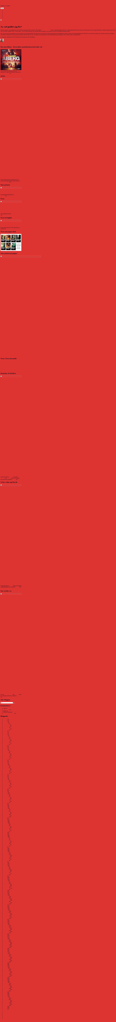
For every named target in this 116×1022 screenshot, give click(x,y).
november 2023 (6, 755)
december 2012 (6, 913)
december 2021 (6, 783)
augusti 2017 (6, 845)
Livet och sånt (28, 41)
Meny (2, 8)
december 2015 (6, 870)
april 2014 (5, 894)
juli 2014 (5, 890)
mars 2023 (5, 765)
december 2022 (6, 768)
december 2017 (6, 841)
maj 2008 (5, 980)
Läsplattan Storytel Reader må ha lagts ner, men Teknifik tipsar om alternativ (23, 708)
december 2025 (6, 725)
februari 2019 (6, 824)
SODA (4, 13)
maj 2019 (5, 820)
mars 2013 (5, 910)
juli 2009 (5, 963)
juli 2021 (5, 789)
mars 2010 (5, 953)
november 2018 (6, 827)
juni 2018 (5, 833)
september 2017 (6, 844)
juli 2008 (5, 977)
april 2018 (5, 836)
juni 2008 (5, 978)
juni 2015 (5, 877)
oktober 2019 (6, 814)
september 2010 (6, 946)
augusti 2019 (6, 816)
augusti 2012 (6, 918)
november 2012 (6, 914)
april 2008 (5, 981)
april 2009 (5, 966)
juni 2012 (5, 920)
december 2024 (6, 739)
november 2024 (6, 740)
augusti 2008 (6, 976)
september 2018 (6, 830)
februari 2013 (6, 911)
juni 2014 (5, 891)
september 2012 (6, 917)
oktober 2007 (6, 988)
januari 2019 (6, 825)
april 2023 (5, 763)
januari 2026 (6, 723)
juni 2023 (5, 761)
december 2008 (6, 971)
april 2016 (5, 865)
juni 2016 (5, 862)
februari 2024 (6, 751)
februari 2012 (6, 925)
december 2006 (6, 1000)
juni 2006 (5, 1007)
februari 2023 (6, 766)
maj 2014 (5, 893)
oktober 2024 (6, 742)
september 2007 (6, 989)
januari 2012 (6, 926)
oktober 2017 (6, 843)
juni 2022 (5, 775)
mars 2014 (5, 895)
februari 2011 (6, 940)
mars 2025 (5, 736)
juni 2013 (5, 906)
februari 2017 (6, 853)
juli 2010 (5, 948)
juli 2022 (5, 774)
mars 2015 (5, 881)
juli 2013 (5, 905)
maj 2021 (5, 791)
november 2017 (6, 842)
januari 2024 (6, 752)
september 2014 (6, 888)
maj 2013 (5, 907)
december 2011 (6, 928)
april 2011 (5, 937)
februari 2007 (6, 998)
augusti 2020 (6, 802)
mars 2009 (5, 968)
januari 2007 (6, 999)
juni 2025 (5, 732)
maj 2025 (5, 733)
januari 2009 (6, 970)
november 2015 (6, 871)
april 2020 (5, 807)
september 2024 (6, 743)
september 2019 (6, 815)
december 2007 (6, 986)
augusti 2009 (6, 961)
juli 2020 (5, 803)
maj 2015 (5, 878)
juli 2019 (5, 818)
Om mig (5, 16)
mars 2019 (5, 823)
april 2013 (5, 908)
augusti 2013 (6, 903)
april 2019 (5, 821)
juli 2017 (5, 847)
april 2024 (5, 749)
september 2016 (6, 859)
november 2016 (6, 856)
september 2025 (6, 728)
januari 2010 (6, 955)
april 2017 (5, 850)
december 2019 (6, 812)
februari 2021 (6, 795)
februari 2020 (6, 809)
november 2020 (6, 798)
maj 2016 (5, 864)
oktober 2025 (6, 727)
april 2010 (5, 952)
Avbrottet (5, 14)
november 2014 (6, 885)
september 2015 (6, 873)
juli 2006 (5, 1006)
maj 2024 (5, 748)
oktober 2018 (6, 829)
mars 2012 (5, 924)
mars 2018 (5, 837)
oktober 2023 (6, 756)
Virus (4, 10)
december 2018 (6, 826)
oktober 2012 (6, 916)
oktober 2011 (6, 930)
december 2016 (6, 855)
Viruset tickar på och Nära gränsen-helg (19, 709)
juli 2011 (5, 934)
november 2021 (6, 784)
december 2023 (6, 754)
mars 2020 (5, 808)
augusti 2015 (6, 874)
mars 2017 (5, 852)
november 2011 (6, 929)
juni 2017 (5, 848)
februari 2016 (6, 867)
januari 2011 (5, 941)
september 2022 (6, 772)
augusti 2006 (6, 1005)
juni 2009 (5, 964)
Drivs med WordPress (11, 1020)
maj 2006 (5, 1009)
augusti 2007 (6, 990)
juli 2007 (5, 992)
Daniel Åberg (3, 3)
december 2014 (6, 884)
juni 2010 (5, 949)
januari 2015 (6, 883)
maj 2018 (5, 835)
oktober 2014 (6, 887)
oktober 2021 (6, 785)
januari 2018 (6, 839)
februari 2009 (6, 969)
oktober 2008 (6, 974)
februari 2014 (6, 896)
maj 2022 (5, 777)
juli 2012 (5, 919)
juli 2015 (5, 876)
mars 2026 (5, 722)
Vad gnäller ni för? (46, 30)
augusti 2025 (6, 729)
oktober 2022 (6, 771)
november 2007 (6, 987)
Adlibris (14, 479)
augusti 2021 (6, 787)
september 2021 (6, 786)
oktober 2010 (6, 945)
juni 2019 (5, 819)
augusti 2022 (6, 773)
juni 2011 (5, 935)
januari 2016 (6, 868)
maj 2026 (5, 720)
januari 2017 (6, 854)
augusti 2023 (6, 758)
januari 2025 (6, 738)
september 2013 (6, 902)
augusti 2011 (6, 932)
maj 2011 (5, 936)
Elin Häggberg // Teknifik (8, 713)
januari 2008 (6, 984)
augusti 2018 (6, 831)
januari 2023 (6, 767)
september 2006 (6, 1004)
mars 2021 (5, 794)
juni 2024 (5, 746)
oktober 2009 (6, 959)
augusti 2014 (6, 889)
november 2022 (6, 769)
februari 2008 (6, 983)
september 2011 (6, 931)
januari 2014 (6, 897)
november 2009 (6, 958)
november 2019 (6, 813)
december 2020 (6, 797)
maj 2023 (5, 762)
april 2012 (5, 923)
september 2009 (6, 960)
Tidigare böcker (6, 15)
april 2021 (5, 792)
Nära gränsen (6, 11)
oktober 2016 (6, 858)
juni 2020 (5, 804)
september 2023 (6, 757)
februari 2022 (6, 780)
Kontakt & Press (6, 17)
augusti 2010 (6, 947)
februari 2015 (6, 882)
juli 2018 (5, 832)
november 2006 (6, 1001)
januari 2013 (6, 912)
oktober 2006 (6, 1003)
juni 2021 (5, 790)
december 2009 (6, 957)
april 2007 (5, 995)
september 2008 (6, 975)
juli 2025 (5, 731)
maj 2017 (5, 849)
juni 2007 (5, 993)
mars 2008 (5, 982)
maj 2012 (5, 922)
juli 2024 (5, 745)
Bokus (19, 479)
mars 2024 (5, 750)
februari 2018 (6, 838)
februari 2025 (6, 737)
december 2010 (6, 942)
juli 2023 (5, 760)
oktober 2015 (6, 872)
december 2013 (6, 899)
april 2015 (5, 879)
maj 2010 (5, 951)
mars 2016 (5, 866)
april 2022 (5, 778)
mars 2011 (5, 939)
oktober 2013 (6, 901)
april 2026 (5, 721)
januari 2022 (6, 781)
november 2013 (6, 900)
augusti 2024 (6, 744)
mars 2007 (5, 996)
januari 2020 (6, 810)
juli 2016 (5, 861)
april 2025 (5, 734)
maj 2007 (5, 994)
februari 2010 (6, 954)
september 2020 (6, 801)
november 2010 (6, 943)
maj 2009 (5, 965)
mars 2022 (5, 779)
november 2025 (6, 726)
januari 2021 (6, 796)
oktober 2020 (6, 800)
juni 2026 (5, 719)
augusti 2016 (6, 860)
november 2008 (6, 972)
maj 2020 (5, 806)
